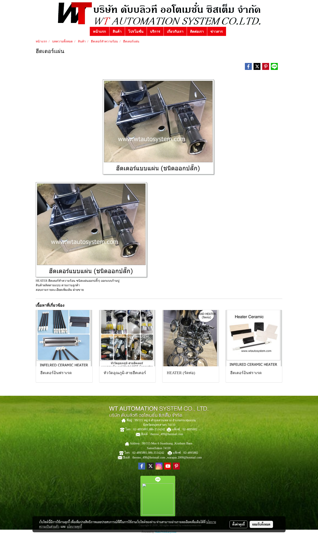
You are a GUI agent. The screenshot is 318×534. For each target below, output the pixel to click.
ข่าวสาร (216, 31)
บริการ (155, 31)
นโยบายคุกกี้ (74, 526)
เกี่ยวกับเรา (175, 31)
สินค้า (117, 31)
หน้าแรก (99, 31)
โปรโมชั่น (135, 31)
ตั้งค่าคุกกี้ (238, 524)
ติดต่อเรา (197, 31)
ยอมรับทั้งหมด (261, 524)
